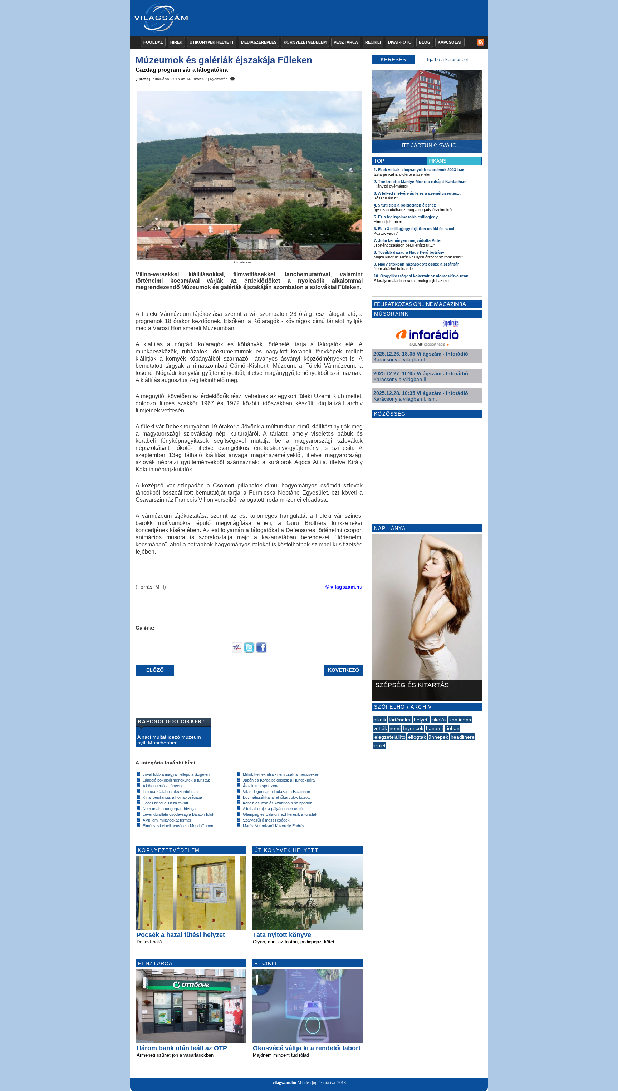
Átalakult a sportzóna (261, 786)
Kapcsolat (450, 42)
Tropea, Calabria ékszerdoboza (170, 791)
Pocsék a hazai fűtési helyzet (181, 934)
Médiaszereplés (258, 42)
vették (380, 728)
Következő (343, 670)
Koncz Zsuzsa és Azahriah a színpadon (277, 803)
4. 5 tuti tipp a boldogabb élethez (405, 205)
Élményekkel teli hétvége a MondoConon (178, 826)
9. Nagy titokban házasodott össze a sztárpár (416, 264)
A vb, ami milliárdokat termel (167, 820)
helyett (421, 720)
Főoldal (153, 42)
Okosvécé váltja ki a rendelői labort (306, 1048)
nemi (395, 728)
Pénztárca (346, 42)
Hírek (176, 42)
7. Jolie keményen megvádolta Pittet (408, 240)
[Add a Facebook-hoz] (261, 651)
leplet (379, 745)
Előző (155, 670)
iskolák (439, 720)
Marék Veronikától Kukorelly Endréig (274, 826)
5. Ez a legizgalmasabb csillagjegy (406, 217)
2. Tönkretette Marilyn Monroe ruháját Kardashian (420, 181)
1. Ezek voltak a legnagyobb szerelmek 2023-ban (419, 170)
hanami (434, 728)
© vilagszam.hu (344, 587)
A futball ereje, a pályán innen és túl (273, 809)
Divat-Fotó (400, 42)
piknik (379, 720)
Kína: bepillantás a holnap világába (172, 797)
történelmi (400, 720)
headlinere (463, 737)
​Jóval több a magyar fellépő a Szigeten (176, 774)
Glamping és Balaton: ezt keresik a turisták (280, 814)
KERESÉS (393, 59)
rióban (452, 728)
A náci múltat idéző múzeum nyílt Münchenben (169, 739)
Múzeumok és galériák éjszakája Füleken (224, 60)
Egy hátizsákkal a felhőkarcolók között (276, 797)
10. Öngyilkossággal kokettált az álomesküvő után (421, 276)
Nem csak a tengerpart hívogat (170, 809)
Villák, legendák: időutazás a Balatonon (276, 791)
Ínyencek (413, 728)
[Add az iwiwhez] (237, 651)
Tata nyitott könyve (282, 934)
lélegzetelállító (389, 737)
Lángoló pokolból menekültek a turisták (176, 780)
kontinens (460, 720)
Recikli (373, 42)
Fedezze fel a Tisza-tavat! (165, 803)
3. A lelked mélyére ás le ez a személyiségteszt (417, 193)
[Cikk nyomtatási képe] (232, 78)
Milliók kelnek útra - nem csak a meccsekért (281, 774)
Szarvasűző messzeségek (266, 820)
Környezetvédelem (305, 42)
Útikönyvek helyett (212, 42)
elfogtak (417, 737)
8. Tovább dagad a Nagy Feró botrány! (410, 252)
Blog (425, 42)
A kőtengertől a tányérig (163, 786)
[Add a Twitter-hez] (249, 651)
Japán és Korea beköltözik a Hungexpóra (279, 780)
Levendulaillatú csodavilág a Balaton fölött (178, 814)
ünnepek (438, 737)
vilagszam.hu (284, 1082)
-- (373, 753)
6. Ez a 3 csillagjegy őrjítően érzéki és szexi (414, 229)
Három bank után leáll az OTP (182, 1048)
